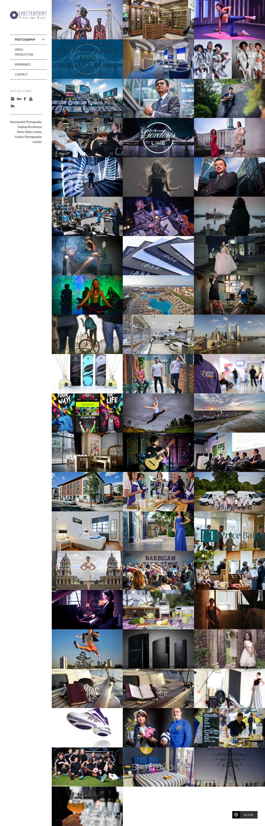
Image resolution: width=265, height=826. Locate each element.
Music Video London (29, 131)
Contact (21, 74)
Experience (22, 64)
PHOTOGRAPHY (25, 39)
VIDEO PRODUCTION (24, 52)
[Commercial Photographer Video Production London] (28, 17)
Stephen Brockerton (30, 127)
